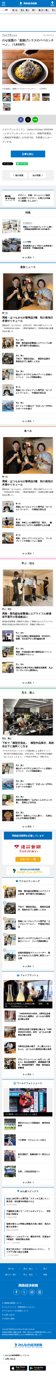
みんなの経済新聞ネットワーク (28, 1345)
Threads (40, 1292)
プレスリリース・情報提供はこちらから (19, 1307)
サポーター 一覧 (28, 859)
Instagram (32, 1292)
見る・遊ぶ (25, 10)
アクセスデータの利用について (16, 1311)
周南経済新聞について (12, 1303)
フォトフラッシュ (9, 35)
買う (34, 10)
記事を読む (28, 154)
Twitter (24, 1292)
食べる (15, 10)
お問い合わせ (9, 1315)
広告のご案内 (9, 1318)
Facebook (16, 1292)
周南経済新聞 (28, 4)
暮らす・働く (44, 10)
